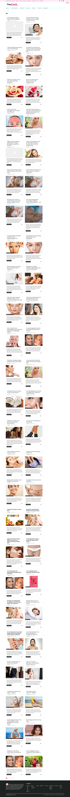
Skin (12, 96)
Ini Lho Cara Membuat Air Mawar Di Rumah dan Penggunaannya (32, 81)
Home (6, 11)
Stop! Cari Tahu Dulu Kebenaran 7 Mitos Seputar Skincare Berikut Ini (32, 663)
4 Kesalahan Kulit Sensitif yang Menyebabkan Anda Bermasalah (33, 237)
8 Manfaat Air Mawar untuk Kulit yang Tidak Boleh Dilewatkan (13, 81)
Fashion (32, 785)
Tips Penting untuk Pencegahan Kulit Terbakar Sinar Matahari (13, 111)
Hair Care (50, 786)
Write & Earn (52, 794)
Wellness (11, 557)
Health (8, 557)
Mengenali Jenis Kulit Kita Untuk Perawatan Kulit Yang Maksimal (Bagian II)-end (13, 201)
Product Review (51, 785)
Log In (67, 2)
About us (48, 794)
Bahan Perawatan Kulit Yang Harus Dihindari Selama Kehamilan (13, 268)
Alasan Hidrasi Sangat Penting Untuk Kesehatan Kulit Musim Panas (14, 171)
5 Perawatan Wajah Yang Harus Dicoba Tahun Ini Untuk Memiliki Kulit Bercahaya (33, 299)
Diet (60, 786)
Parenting (46, 785)
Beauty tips (9, 63)
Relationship (56, 785)
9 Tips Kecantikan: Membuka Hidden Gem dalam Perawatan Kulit (33, 362)
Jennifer (9, 20)
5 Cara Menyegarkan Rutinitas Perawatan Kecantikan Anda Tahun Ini (33, 329)
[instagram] (63, 1)
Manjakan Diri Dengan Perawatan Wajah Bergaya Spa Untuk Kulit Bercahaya (33, 268)
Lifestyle (37, 785)
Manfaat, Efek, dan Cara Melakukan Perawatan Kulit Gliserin (32, 602)
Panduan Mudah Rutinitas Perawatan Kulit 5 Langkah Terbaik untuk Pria (32, 19)
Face (12, 63)
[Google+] (61, 1)
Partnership (58, 794)
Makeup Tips (42, 785)
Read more (9, 37)
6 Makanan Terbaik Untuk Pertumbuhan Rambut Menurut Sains (13, 422)
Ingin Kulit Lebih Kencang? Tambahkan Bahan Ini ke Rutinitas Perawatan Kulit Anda (14, 299)
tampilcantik (14, 794)
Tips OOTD (33, 786)
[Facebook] (59, 1)
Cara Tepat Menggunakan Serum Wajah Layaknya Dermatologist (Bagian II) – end (33, 201)
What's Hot (28, 791)
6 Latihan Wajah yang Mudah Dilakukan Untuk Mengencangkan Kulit (14, 237)
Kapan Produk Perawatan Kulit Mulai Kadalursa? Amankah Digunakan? (33, 171)
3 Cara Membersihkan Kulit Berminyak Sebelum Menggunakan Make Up (32, 633)
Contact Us (62, 794)
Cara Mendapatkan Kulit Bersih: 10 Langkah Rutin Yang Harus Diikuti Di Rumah (33, 392)
